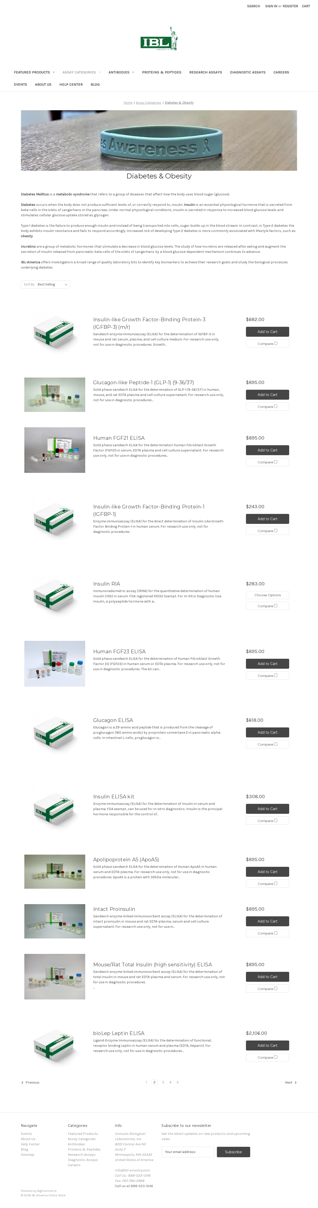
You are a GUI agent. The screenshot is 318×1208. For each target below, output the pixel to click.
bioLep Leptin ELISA (119, 1033)
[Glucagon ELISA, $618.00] (54, 732)
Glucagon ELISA (113, 720)
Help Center (71, 84)
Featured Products (32, 72)
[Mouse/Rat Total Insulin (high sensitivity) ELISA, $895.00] (54, 976)
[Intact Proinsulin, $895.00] (54, 921)
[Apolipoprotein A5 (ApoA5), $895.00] (54, 872)
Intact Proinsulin (114, 909)
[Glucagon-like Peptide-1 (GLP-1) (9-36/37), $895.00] (54, 395)
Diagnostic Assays (248, 72)
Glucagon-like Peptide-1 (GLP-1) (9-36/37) (143, 382)
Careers (281, 72)
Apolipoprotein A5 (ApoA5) (126, 860)
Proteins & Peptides (161, 72)
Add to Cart (268, 331)
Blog (95, 84)
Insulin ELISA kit (113, 797)
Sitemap (27, 1155)
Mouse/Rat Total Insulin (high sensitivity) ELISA (152, 965)
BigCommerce (47, 1191)
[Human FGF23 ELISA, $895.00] (54, 663)
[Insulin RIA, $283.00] (54, 595)
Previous (32, 1082)
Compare (266, 344)
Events (20, 84)
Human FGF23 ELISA (119, 652)
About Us (43, 84)
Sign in (271, 6)
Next (289, 1082)
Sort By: (29, 284)
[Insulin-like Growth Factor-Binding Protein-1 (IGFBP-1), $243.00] (54, 518)
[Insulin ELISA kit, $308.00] (54, 808)
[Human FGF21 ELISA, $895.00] (54, 450)
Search (253, 6)
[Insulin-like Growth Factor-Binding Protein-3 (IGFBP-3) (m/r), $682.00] (54, 331)
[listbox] (53, 284)
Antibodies (119, 72)
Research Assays (205, 72)
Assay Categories (79, 72)
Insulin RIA (106, 584)
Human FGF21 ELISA (119, 438)
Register (290, 6)
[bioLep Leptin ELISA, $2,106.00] (54, 1045)
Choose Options (267, 595)
